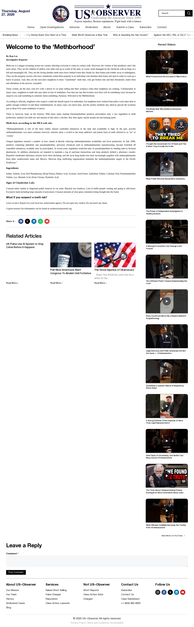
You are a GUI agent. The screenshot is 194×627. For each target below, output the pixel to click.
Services (74, 27)
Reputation (52, 599)
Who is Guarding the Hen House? (116, 35)
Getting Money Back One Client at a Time (30, 35)
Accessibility (117, 623)
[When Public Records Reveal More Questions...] (167, 164)
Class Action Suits (93, 595)
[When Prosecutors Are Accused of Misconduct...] (167, 62)
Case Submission (130, 599)
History (10, 599)
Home (30, 27)
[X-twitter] (170, 592)
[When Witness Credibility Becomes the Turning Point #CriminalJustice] (167, 510)
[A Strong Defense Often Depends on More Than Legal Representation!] (167, 406)
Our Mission (12, 590)
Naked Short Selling (56, 590)
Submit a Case (125, 27)
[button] (20, 221)
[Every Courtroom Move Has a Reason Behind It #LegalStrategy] (167, 301)
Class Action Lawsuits (58, 603)
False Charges (53, 595)
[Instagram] (157, 592)
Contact (162, 27)
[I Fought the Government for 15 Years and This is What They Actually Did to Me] (167, 129)
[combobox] (171, 13)
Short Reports (91, 590)
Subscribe (145, 27)
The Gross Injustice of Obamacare (114, 270)
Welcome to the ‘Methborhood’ (50, 47)
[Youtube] (182, 592)
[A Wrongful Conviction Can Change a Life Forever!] (167, 232)
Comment (12, 554)
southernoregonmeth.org (61, 208)
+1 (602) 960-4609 (130, 603)
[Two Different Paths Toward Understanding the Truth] (167, 266)
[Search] (189, 13)
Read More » (12, 283)
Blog (8, 608)
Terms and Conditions (98, 623)
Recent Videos (167, 45)
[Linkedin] (176, 592)
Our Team (11, 595)
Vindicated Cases (15, 603)
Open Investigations (52, 27)
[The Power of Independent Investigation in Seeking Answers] (167, 197)
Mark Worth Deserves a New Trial (75, 35)
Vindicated (91, 27)
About (107, 27)
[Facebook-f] (164, 592)
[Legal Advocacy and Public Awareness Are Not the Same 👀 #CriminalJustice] (167, 336)
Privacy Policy (78, 623)
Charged (87, 599)
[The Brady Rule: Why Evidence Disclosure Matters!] (167, 94)
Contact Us (127, 595)
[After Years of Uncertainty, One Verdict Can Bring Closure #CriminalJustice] (167, 441)
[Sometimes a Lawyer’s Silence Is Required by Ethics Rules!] (167, 371)
